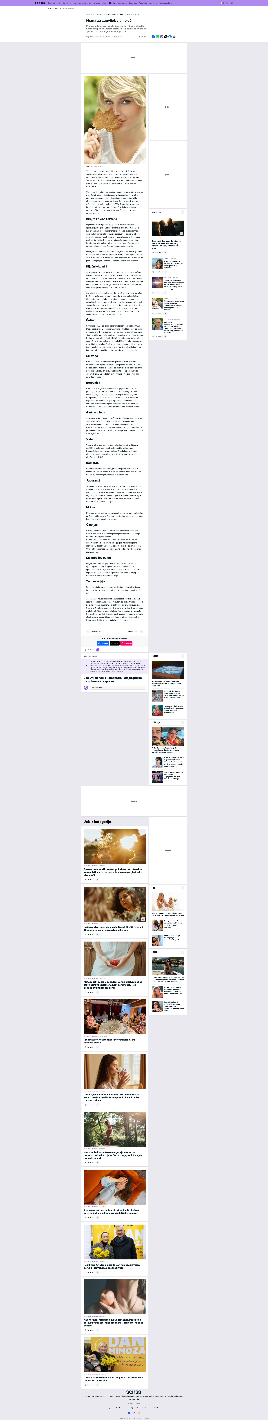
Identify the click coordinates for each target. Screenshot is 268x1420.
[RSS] (139, 1413)
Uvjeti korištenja (136, 1408)
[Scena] (138, 1403)
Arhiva (158, 1408)
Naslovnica (90, 14)
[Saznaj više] (182, 656)
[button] (143, 36)
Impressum (111, 1408)
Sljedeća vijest (133, 631)
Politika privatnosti (148, 1408)
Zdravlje (99, 14)
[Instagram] (134, 1413)
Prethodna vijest (96, 631)
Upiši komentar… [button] (97, 688)
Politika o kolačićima (122, 1408)
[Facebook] (129, 1413)
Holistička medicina (111, 14)
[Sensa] (41, 3)
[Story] (130, 1403)
